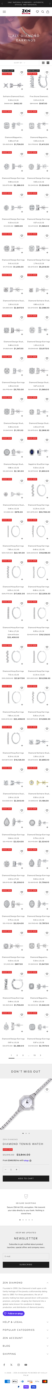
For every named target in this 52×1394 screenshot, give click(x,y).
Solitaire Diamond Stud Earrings (13, 96)
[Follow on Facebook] (4, 1364)
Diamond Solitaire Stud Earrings (13, 301)
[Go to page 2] (41, 1055)
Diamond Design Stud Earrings (13, 342)
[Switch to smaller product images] (48, 63)
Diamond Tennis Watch (23, 1144)
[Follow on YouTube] (25, 1364)
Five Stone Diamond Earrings (39, 96)
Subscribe (26, 1264)
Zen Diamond (10, 1139)
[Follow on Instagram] (18, 1364)
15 (35, 1055)
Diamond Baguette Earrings (13, 137)
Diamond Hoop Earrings (38, 505)
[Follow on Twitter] (11, 1364)
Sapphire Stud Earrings (38, 464)
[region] (26, 1205)
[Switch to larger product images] (43, 63)
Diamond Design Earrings (13, 178)
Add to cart (26, 1178)
